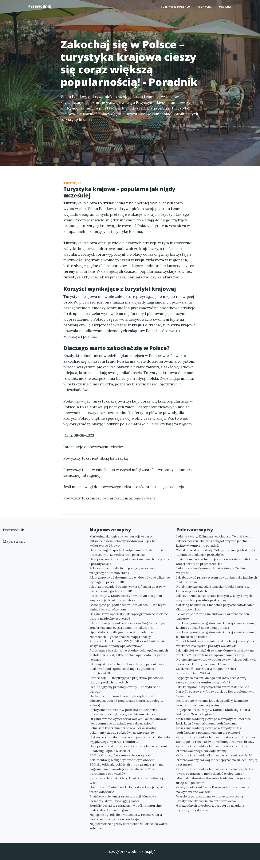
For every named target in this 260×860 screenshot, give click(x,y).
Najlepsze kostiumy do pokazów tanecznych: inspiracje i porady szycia (129, 561)
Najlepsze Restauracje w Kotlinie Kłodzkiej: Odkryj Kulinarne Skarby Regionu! (213, 712)
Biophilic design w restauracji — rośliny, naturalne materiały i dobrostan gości (125, 808)
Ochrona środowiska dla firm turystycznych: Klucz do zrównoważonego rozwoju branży (215, 748)
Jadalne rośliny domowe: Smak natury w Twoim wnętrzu (210, 570)
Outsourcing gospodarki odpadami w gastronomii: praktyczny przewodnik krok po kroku (126, 552)
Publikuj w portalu (175, 6)
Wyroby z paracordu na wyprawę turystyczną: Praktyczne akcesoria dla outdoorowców (210, 798)
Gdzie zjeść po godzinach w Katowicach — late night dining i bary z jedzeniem (127, 607)
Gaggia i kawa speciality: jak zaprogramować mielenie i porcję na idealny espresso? (129, 616)
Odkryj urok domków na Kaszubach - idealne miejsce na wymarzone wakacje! (214, 789)
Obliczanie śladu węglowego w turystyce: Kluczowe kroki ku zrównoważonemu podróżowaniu (213, 721)
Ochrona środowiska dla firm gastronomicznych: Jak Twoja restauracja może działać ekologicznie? (214, 771)
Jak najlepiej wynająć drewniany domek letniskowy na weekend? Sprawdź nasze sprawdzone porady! (215, 652)
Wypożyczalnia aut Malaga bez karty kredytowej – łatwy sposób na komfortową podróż (212, 680)
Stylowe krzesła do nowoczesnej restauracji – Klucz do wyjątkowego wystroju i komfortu (129, 739)
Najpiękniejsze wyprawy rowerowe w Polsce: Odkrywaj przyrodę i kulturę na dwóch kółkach (216, 662)
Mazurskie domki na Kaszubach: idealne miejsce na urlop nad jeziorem (213, 780)
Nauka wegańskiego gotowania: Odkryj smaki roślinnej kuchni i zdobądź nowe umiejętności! (216, 625)
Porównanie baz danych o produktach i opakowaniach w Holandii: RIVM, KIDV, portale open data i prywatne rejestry (128, 654)
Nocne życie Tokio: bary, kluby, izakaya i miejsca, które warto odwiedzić (128, 789)
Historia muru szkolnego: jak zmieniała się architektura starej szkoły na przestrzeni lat (216, 561)
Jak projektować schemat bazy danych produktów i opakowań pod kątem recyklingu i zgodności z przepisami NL (126, 668)
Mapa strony (14, 541)
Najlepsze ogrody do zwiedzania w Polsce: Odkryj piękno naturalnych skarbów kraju (125, 817)
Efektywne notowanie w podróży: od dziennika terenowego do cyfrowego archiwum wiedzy (123, 712)
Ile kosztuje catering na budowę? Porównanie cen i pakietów (213, 616)
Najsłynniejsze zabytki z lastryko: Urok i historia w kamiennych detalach (212, 589)
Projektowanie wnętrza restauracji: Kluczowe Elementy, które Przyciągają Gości (122, 798)
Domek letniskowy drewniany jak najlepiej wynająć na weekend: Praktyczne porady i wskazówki (215, 643)
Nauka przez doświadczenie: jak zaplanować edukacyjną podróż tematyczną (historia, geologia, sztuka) (126, 700)
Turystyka (72, 183)
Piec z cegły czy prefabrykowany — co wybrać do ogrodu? (124, 689)
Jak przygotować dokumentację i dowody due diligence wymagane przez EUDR (129, 579)
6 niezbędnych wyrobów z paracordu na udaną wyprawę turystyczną (210, 808)
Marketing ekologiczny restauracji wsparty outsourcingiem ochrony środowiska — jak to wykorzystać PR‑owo (122, 540)
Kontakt (225, 6)
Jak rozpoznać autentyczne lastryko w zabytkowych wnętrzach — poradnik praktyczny (214, 598)
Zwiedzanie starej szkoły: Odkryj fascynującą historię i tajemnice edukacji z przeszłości (215, 552)
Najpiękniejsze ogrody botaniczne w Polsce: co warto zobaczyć (128, 826)
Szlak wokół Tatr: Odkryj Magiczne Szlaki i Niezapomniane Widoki (207, 671)
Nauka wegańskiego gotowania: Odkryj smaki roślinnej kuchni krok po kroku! (216, 634)
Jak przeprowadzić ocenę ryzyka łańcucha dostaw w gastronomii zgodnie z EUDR (127, 589)
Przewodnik (39, 6)
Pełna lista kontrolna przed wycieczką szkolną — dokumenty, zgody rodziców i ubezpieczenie (124, 730)
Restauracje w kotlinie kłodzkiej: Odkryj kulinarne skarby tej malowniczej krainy (212, 703)
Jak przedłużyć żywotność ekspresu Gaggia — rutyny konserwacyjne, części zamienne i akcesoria (127, 625)
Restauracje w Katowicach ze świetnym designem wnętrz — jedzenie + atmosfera (125, 598)
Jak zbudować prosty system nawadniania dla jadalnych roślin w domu (216, 579)
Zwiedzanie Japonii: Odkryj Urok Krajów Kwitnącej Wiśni (126, 780)
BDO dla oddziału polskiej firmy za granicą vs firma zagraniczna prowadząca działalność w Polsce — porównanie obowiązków (126, 769)
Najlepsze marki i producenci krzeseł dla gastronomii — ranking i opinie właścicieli (128, 748)
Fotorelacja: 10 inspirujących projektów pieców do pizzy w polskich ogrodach (126, 680)
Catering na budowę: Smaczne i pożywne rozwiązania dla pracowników (215, 607)
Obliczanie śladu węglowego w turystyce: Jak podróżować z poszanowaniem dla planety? (208, 730)
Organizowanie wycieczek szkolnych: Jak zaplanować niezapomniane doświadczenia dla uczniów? (128, 721)
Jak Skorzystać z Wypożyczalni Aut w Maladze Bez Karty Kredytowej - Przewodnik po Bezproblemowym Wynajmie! (215, 691)
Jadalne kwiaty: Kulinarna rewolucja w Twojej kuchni (214, 536)
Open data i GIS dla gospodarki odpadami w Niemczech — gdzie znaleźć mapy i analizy (121, 634)
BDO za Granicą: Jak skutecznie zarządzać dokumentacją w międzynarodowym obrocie (121, 757)
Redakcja (204, 6)
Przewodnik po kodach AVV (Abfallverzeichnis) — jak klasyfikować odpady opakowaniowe (126, 643)
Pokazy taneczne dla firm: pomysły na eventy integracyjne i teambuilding (122, 570)
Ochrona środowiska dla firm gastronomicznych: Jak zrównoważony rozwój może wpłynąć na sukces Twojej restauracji (216, 759)
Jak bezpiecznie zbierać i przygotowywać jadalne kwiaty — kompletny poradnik (212, 543)
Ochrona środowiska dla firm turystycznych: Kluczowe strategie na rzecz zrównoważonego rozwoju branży (216, 739)
